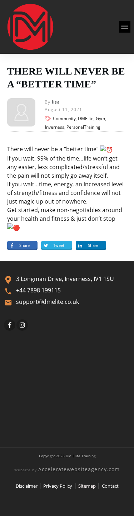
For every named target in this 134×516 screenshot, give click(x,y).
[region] (67, 451)
